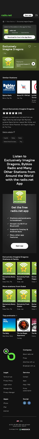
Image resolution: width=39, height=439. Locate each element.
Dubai (13, 138)
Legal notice (7, 384)
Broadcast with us (29, 366)
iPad (4, 407)
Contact (25, 377)
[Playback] (33, 63)
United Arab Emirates (10, 141)
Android (6, 411)
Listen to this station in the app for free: (17, 27)
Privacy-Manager (9, 392)
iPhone (5, 403)
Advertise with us (28, 362)
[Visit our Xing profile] (29, 403)
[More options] (35, 46)
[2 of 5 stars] (7, 113)
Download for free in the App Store (20, 37)
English (6, 138)
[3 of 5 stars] (10, 113)
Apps (24, 381)
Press (25, 358)
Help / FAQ (26, 384)
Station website (8, 132)
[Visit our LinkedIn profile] (24, 403)
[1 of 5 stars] (4, 113)
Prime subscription (27, 389)
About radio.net (28, 354)
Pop (5, 53)
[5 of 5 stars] (16, 113)
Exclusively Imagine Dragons (23, 65)
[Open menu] (36, 15)
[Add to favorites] (29, 46)
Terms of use (7, 377)
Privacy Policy (8, 381)
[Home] (3, 21)
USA (20, 421)
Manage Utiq (7, 388)
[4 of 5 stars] (13, 113)
